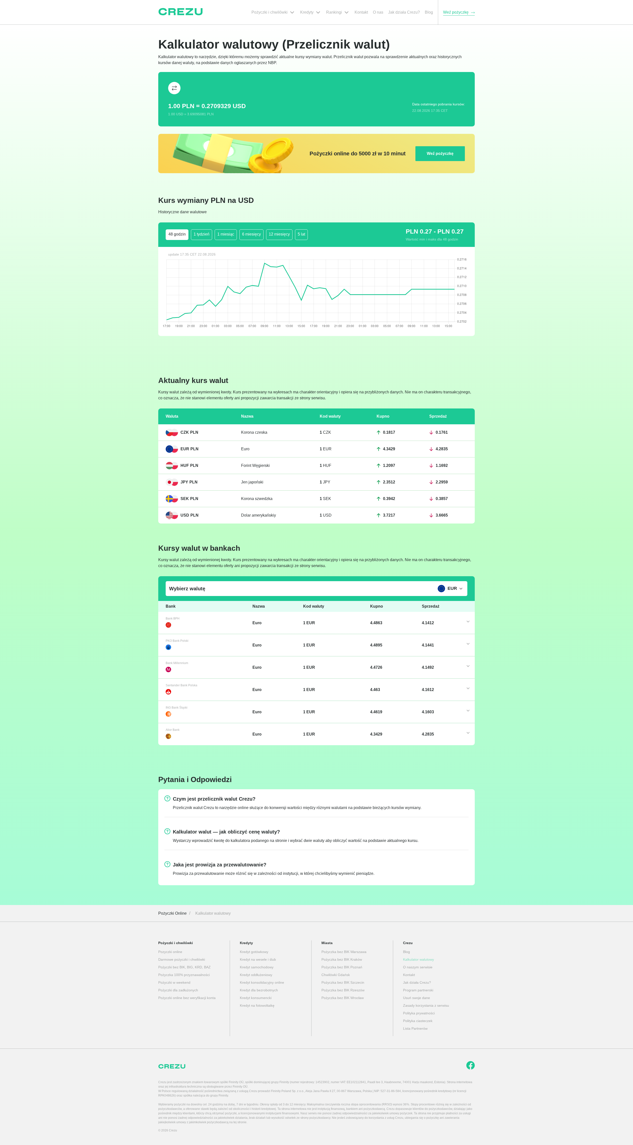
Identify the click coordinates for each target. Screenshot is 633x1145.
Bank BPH (173, 618)
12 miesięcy (279, 234)
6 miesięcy (251, 234)
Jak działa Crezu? (417, 982)
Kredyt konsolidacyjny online (262, 982)
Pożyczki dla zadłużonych (178, 990)
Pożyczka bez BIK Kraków (341, 959)
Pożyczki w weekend (174, 982)
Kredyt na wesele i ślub (258, 959)
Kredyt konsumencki (255, 998)
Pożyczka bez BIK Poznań (341, 967)
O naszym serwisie (417, 967)
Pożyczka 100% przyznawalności (184, 975)
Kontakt (409, 975)
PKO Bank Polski (177, 641)
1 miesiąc (225, 234)
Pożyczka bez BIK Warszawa (343, 952)
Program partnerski (418, 990)
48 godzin (177, 234)
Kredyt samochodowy (256, 967)
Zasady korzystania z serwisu (426, 1005)
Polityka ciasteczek (417, 1021)
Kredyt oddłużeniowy (256, 975)
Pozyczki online (170, 952)
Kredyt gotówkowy (254, 952)
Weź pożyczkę (440, 153)
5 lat (301, 234)
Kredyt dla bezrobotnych (259, 990)
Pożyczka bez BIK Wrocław (342, 998)
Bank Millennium (177, 663)
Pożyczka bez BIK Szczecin (342, 982)
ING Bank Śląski (176, 707)
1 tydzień (201, 234)
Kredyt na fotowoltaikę (257, 1005)
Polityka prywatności (419, 1013)
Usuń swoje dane (416, 998)
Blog (406, 952)
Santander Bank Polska (181, 685)
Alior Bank (173, 730)
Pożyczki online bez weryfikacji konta (187, 998)
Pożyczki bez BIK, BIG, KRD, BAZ (184, 967)
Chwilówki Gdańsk (335, 975)
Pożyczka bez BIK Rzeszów (342, 990)
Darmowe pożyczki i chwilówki (181, 959)
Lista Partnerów (415, 1028)
